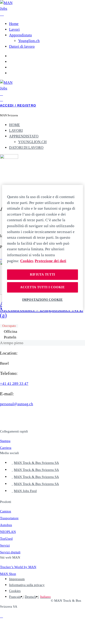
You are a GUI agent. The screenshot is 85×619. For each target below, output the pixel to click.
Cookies (15, 591)
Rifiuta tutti (42, 274)
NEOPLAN (8, 532)
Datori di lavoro (22, 46)
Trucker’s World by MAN (18, 567)
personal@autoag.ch (16, 404)
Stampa (5, 441)
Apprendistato (20, 35)
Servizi (5, 545)
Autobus (6, 525)
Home (14, 24)
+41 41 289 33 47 (14, 383)
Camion (5, 511)
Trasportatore (9, 518)
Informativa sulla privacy (27, 585)
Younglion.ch (29, 41)
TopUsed (6, 538)
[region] (42, 247)
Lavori (14, 29)
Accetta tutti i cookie (42, 287)
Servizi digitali (10, 552)
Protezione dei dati (50, 261)
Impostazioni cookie (42, 299)
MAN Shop (8, 574)
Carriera (5, 448)
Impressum (17, 579)
